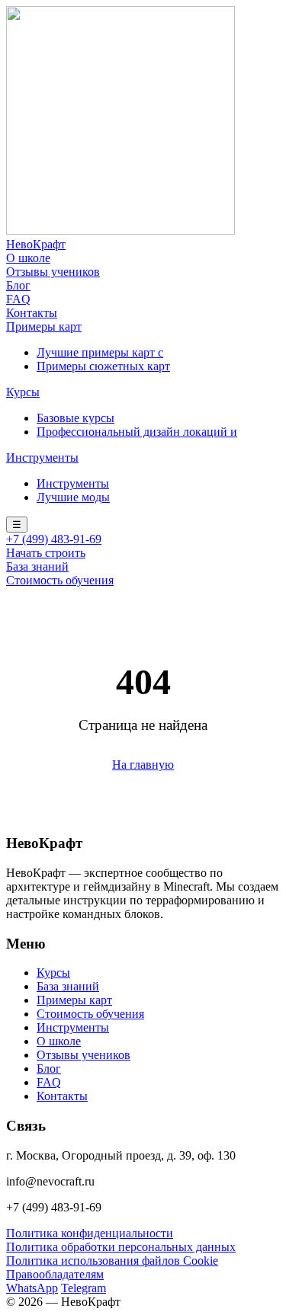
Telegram (83, 1287)
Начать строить (45, 552)
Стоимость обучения (60, 580)
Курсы (23, 392)
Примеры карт (44, 326)
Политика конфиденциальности (89, 1233)
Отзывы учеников (53, 271)
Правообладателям (55, 1274)
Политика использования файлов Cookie (112, 1260)
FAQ (18, 299)
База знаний (37, 566)
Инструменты (42, 457)
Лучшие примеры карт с (100, 352)
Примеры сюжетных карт (103, 366)
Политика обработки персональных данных (121, 1246)
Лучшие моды (73, 497)
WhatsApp (32, 1287)
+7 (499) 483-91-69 (53, 539)
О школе (28, 257)
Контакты (31, 312)
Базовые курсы (75, 417)
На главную (143, 764)
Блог (18, 285)
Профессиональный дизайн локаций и (137, 431)
